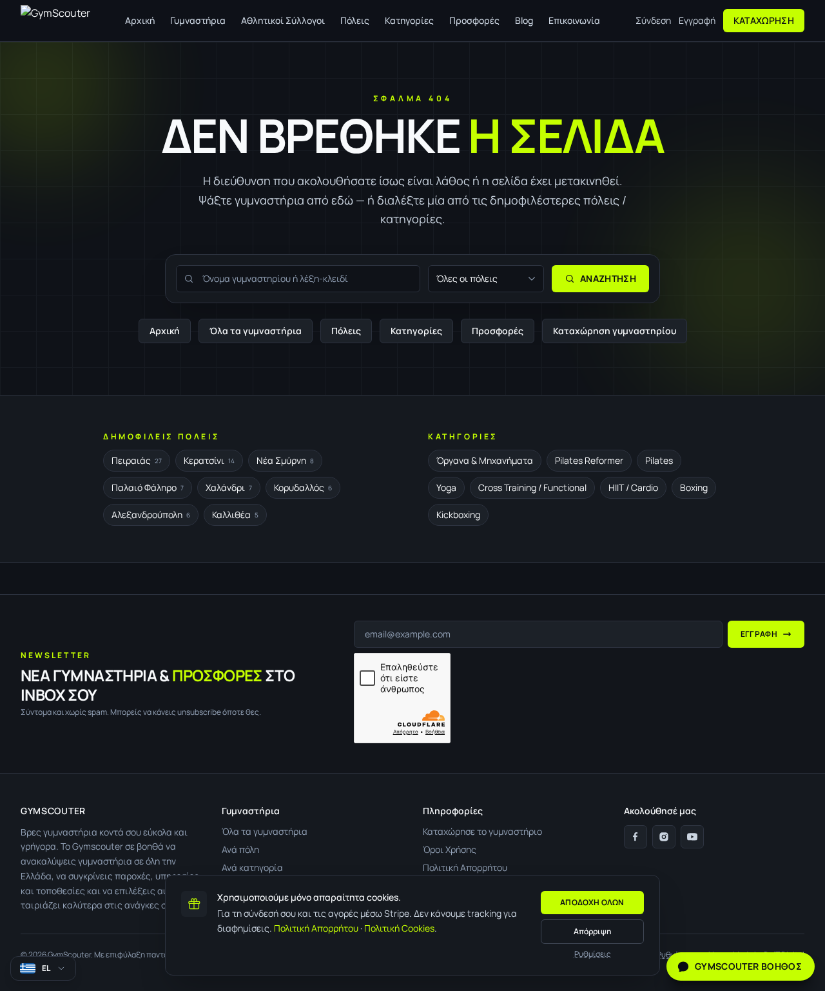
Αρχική (140, 20)
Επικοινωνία (574, 20)
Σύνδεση (653, 20)
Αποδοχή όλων (592, 902)
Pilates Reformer (589, 460)
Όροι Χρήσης (449, 849)
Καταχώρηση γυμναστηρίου (614, 331)
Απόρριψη (592, 931)
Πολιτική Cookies (399, 928)
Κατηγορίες (409, 20)
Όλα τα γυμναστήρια (255, 331)
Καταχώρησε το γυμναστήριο (482, 831)
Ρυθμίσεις (592, 954)
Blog (524, 20)
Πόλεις (354, 20)
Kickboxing (458, 514)
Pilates (659, 460)
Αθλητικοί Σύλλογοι (283, 20)
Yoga (446, 487)
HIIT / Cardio (633, 487)
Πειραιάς (137, 460)
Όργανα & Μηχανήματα (484, 460)
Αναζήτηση (608, 278)
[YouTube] (692, 836)
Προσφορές (474, 20)
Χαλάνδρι (229, 487)
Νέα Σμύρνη (285, 460)
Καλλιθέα (235, 514)
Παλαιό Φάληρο (148, 487)
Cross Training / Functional (532, 487)
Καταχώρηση (764, 20)
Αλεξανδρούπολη (151, 514)
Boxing (694, 487)
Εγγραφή (697, 20)
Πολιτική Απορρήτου (316, 928)
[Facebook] (635, 836)
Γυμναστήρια (198, 20)
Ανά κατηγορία (252, 867)
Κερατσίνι (209, 460)
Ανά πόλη (240, 849)
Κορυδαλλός (303, 487)
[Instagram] (663, 836)
